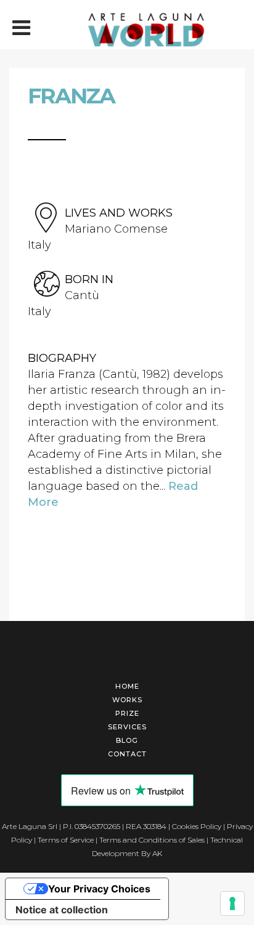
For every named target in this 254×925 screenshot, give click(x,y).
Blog (127, 740)
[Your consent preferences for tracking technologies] (232, 903)
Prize (127, 713)
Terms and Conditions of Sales (152, 839)
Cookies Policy (196, 826)
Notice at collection (61, 909)
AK (157, 853)
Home (127, 686)
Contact (127, 754)
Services (127, 727)
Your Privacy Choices (99, 889)
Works (127, 699)
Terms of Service (66, 839)
